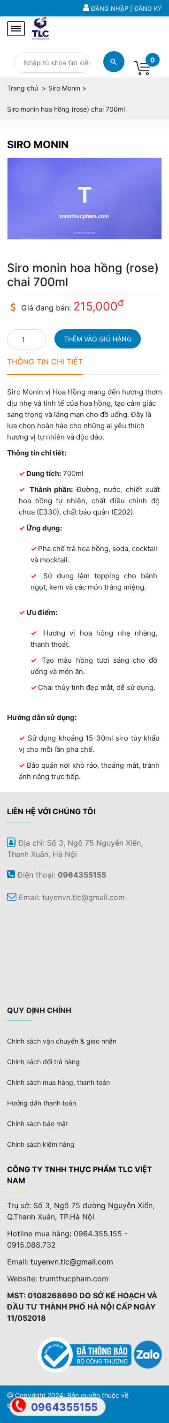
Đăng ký (148, 8)
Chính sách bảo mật (37, 1124)
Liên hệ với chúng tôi (51, 811)
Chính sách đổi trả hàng (43, 1062)
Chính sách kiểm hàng (41, 1144)
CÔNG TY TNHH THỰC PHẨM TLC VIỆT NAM (79, 1175)
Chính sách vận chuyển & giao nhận (61, 1041)
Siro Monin (38, 144)
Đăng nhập (109, 8)
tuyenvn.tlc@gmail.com (72, 1261)
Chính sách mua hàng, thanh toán (58, 1082)
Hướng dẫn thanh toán (41, 1103)
